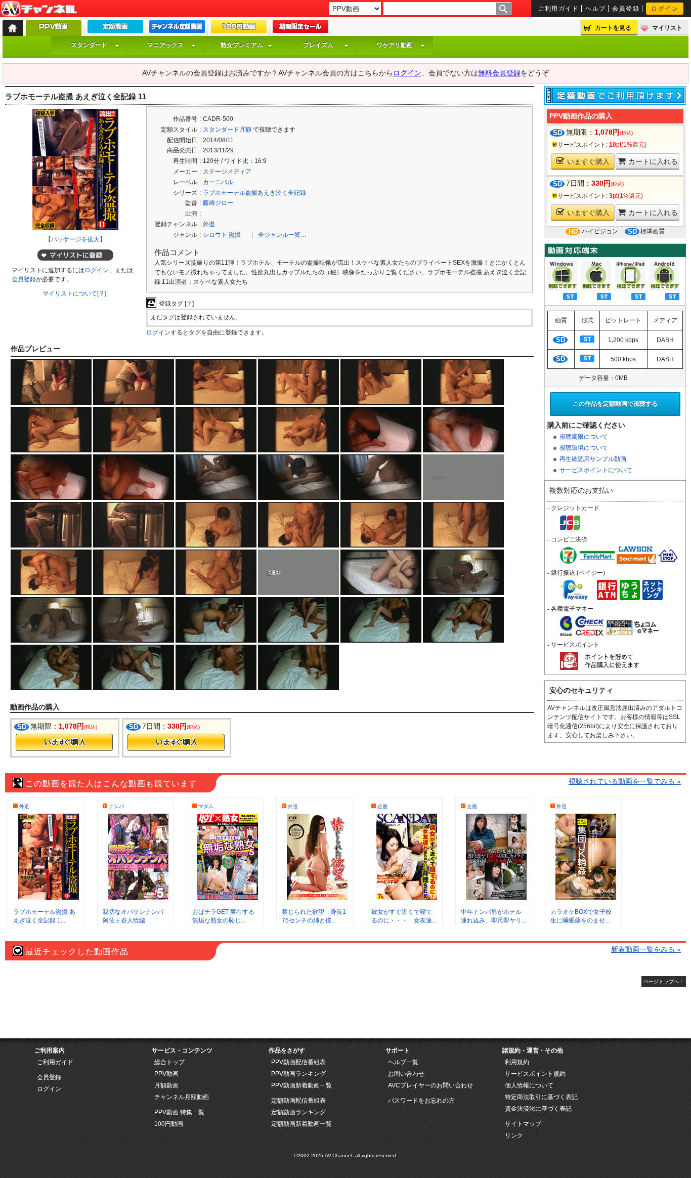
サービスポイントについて (595, 470)
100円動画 (168, 1123)
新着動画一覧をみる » (646, 949)
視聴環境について (583, 447)
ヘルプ (595, 8)
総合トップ (169, 1062)
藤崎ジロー (218, 202)
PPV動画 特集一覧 (179, 1112)
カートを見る (613, 27)
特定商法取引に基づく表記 (541, 1097)
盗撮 (235, 234)
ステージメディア (227, 171)
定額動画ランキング (298, 1112)
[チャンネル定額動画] (177, 29)
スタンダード (89, 45)
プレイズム (318, 45)
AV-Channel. (339, 1155)
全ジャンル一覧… (282, 234)
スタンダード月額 (227, 129)
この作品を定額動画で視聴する (615, 403)
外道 (209, 224)
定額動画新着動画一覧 (301, 1123)
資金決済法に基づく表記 (538, 1108)
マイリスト (667, 27)
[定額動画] (115, 29)
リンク (514, 1135)
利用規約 (517, 1062)
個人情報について (529, 1085)
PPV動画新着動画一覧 (301, 1085)
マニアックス (165, 45)
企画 (382, 806)
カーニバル (218, 182)
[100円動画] (239, 29)
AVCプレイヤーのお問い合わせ (430, 1085)
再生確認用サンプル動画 (592, 458)
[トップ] (13, 28)
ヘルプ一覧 (403, 1062)
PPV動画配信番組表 (298, 1062)
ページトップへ (661, 981)
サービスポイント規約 (535, 1073)
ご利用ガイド (558, 8)
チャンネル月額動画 (181, 1097)
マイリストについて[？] (74, 293)
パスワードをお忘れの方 (421, 1100)
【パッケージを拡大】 (75, 239)
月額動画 (166, 1085)
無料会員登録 (499, 73)
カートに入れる (653, 161)
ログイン (664, 8)
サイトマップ (523, 1123)
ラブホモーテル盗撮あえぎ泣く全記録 (254, 192)
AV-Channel (39, 9)
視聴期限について (583, 436)
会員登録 (625, 8)
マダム (205, 806)
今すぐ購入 (64, 742)
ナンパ (116, 806)
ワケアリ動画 (394, 45)
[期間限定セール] (300, 29)
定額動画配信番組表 (298, 1100)
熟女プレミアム (242, 45)
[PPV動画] (53, 30)
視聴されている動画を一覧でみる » (625, 781)
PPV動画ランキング (298, 1073)
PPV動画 (166, 1073)
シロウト (215, 234)
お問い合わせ (406, 1073)
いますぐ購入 (588, 161)
